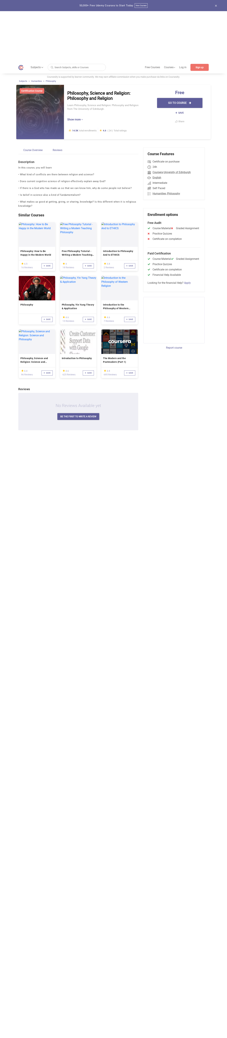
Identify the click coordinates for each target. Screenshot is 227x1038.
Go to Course (177, 102)
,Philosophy (173, 193)
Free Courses (152, 67)
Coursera (158, 172)
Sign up (200, 67)
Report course (174, 347)
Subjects (23, 81)
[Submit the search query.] (52, 67)
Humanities (36, 81)
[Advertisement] (113, 36)
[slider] (22, 263)
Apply (187, 282)
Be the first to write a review (78, 416)
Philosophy (51, 81)
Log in (182, 67)
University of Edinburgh (177, 172)
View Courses (141, 5)
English (157, 177)
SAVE (181, 112)
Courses (169, 67)
